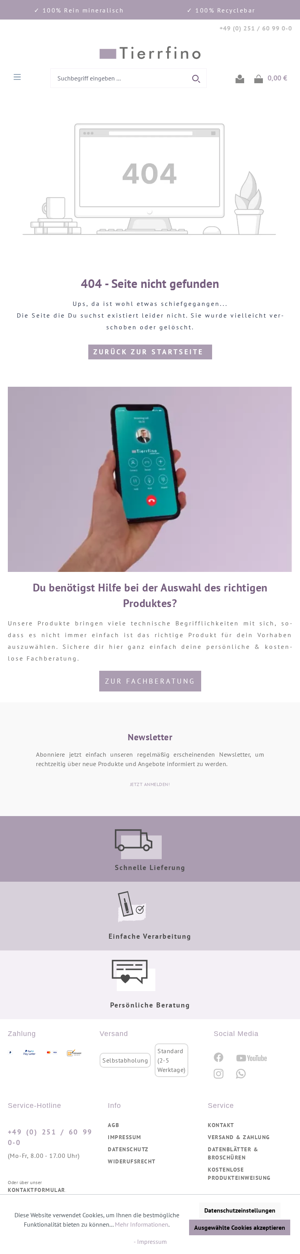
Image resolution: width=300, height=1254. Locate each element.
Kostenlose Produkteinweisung (239, 1173)
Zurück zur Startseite (150, 351)
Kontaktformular (36, 1189)
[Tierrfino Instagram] (218, 1073)
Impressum (124, 1137)
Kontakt (221, 1125)
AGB (114, 1125)
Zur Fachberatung (150, 681)
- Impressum (150, 1241)
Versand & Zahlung (239, 1137)
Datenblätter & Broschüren (233, 1153)
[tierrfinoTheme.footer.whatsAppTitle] (241, 1073)
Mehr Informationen (141, 1224)
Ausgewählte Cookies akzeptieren (239, 1227)
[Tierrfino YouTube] (252, 1057)
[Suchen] (197, 78)
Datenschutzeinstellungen (239, 1210)
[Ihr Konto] (239, 78)
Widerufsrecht (132, 1161)
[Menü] (17, 76)
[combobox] (119, 78)
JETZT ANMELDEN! (150, 784)
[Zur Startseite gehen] (150, 52)
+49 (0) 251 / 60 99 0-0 (50, 1137)
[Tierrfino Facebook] (218, 1057)
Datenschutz (128, 1149)
